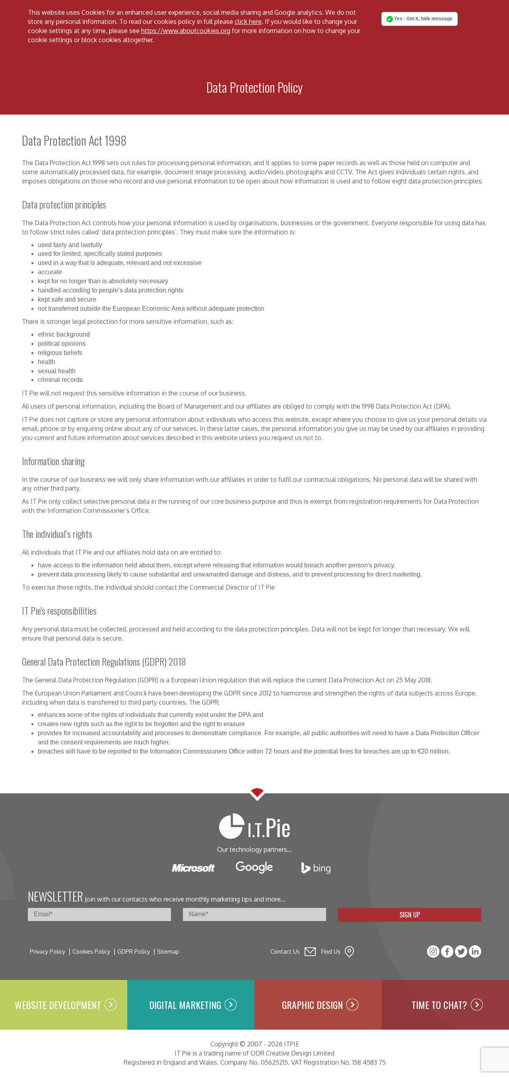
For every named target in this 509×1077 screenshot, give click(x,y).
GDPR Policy (133, 951)
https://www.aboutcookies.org (185, 31)
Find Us (330, 951)
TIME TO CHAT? (439, 1004)
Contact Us (285, 951)
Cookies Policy (91, 951)
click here (248, 21)
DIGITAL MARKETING (185, 1004)
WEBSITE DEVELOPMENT (58, 1004)
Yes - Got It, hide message (423, 18)
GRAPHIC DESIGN (312, 1004)
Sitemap (168, 951)
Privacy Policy (47, 951)
